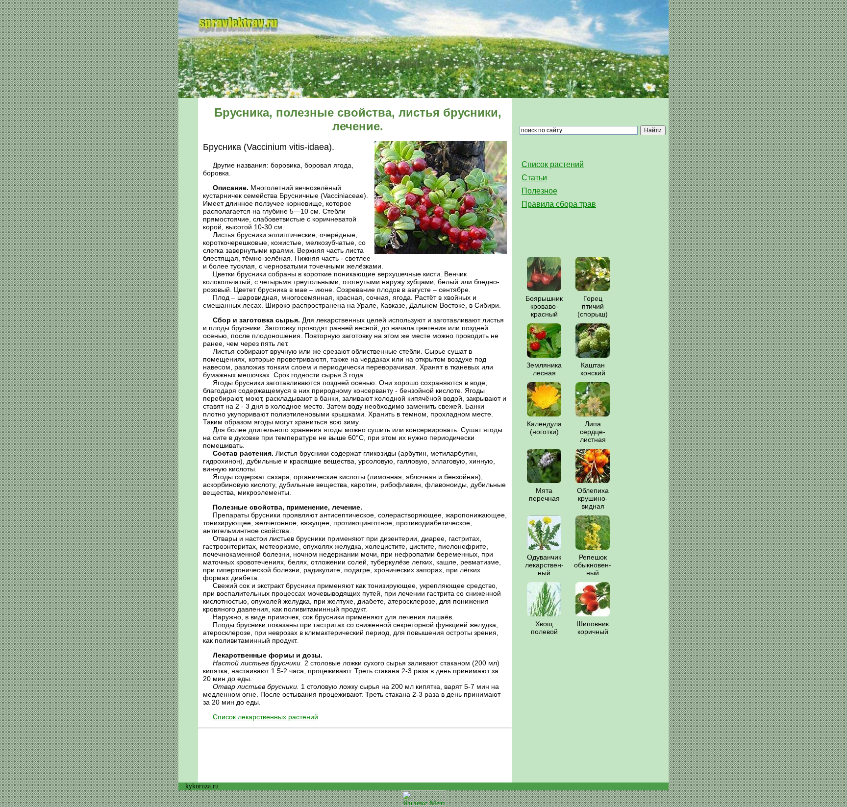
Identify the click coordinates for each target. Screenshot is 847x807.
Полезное (539, 191)
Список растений (553, 164)
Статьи (534, 177)
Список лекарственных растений (265, 717)
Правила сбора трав (559, 204)
